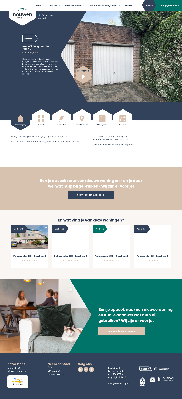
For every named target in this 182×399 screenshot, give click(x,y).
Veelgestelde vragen (118, 383)
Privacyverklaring (116, 371)
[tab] (20, 120)
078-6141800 (54, 371)
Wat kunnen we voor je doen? (103, 5)
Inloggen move (170, 5)
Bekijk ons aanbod (73, 5)
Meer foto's (83, 70)
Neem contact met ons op (90, 194)
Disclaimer (113, 368)
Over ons (53, 5)
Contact (149, 5)
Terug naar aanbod (45, 16)
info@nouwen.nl (56, 374)
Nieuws (128, 5)
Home (38, 5)
